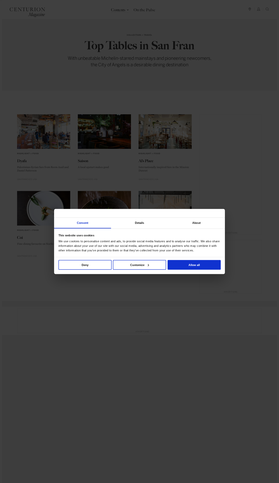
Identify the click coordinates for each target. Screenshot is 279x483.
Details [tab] (139, 222)
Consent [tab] (82, 222)
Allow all (194, 264)
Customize (137, 264)
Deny (85, 264)
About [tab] (196, 222)
